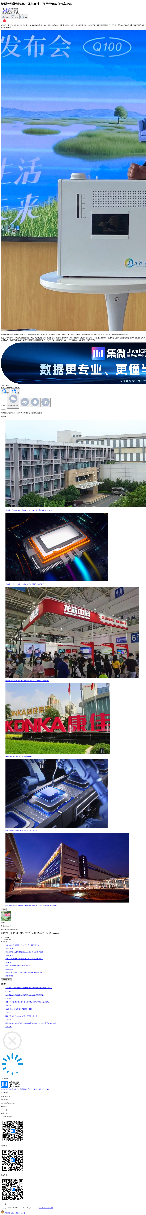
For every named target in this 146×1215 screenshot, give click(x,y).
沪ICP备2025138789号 (46, 1208)
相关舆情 (4, 11)
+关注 (4, 909)
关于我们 (35, 1089)
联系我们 (23, 1089)
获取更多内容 (6, 980)
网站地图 (29, 1089)
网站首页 (4, 1089)
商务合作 (41, 1089)
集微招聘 (16, 1089)
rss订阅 (47, 1089)
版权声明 (10, 1089)
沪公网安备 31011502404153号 (14, 1213)
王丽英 (8, 9)
